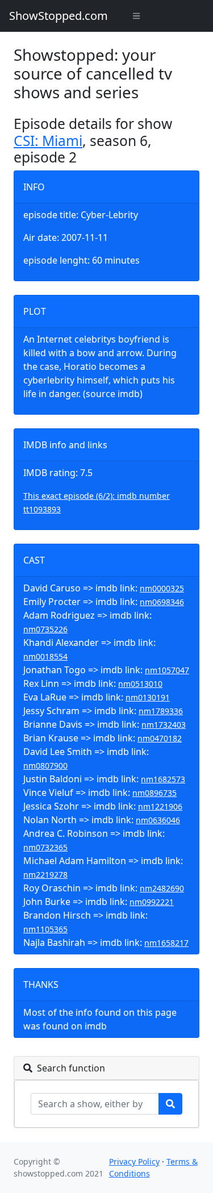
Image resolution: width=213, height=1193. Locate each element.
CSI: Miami (48, 140)
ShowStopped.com (58, 15)
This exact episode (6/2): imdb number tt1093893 (96, 502)
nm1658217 (166, 942)
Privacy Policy (134, 1161)
